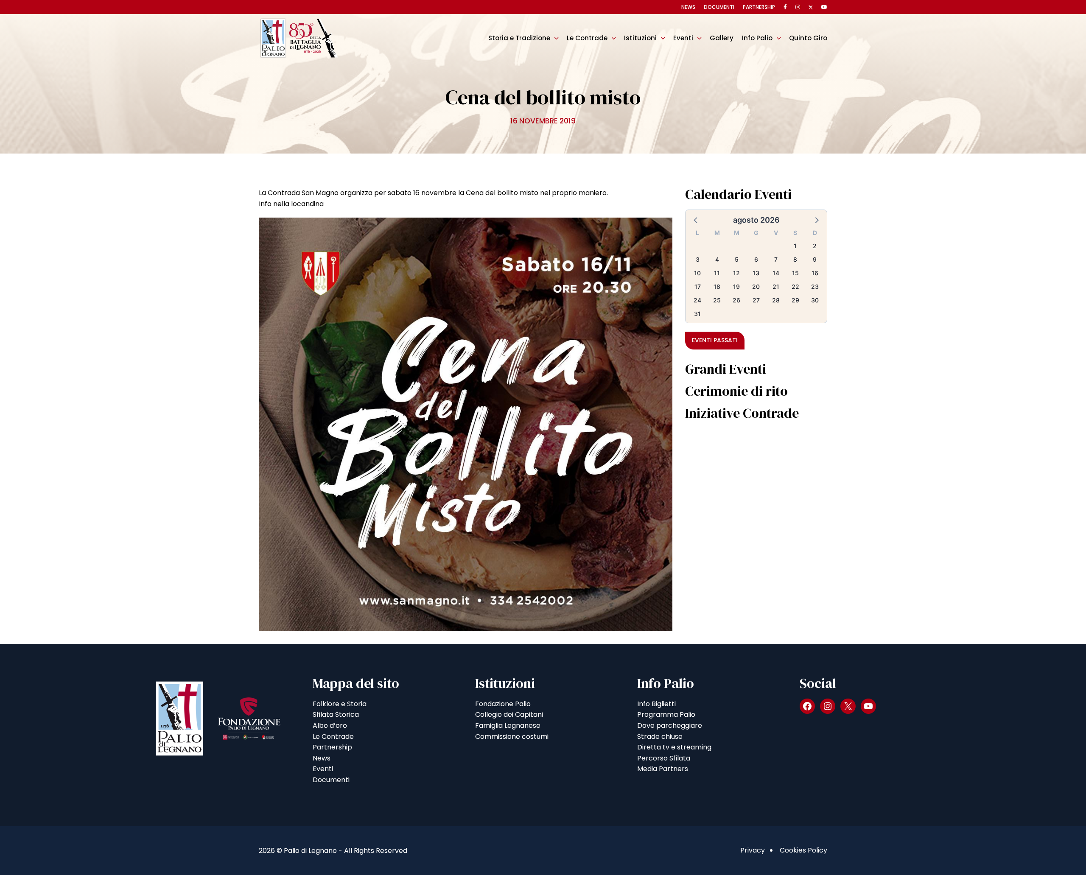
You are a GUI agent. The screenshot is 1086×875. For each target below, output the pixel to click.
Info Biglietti (656, 704)
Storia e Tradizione (519, 38)
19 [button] (736, 286)
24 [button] (697, 300)
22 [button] (795, 286)
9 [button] (815, 259)
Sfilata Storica (336, 714)
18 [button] (717, 286)
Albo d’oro (330, 725)
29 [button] (795, 300)
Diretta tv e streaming (674, 747)
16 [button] (815, 273)
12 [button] (736, 273)
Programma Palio (666, 714)
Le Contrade (587, 38)
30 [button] (815, 300)
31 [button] (697, 313)
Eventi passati (715, 340)
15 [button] (795, 273)
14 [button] (776, 273)
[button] (696, 219)
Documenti (719, 7)
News (688, 7)
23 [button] (815, 286)
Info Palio (757, 38)
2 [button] (815, 245)
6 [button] (756, 259)
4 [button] (717, 259)
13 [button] (756, 273)
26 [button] (736, 300)
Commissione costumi (512, 736)
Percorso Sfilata (663, 758)
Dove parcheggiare (669, 725)
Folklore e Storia (340, 704)
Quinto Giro (808, 38)
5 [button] (737, 259)
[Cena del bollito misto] (465, 424)
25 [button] (717, 300)
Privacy (752, 850)
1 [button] (795, 245)
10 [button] (697, 273)
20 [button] (756, 286)
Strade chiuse (660, 736)
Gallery (721, 38)
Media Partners (662, 769)
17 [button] (697, 286)
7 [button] (776, 259)
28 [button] (776, 300)
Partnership (759, 7)
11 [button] (717, 273)
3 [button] (698, 259)
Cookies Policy (803, 850)
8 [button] (795, 259)
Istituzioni (640, 38)
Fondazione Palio (503, 704)
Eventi (683, 38)
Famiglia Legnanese (507, 725)
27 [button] (756, 300)
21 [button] (776, 286)
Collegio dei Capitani (509, 714)
